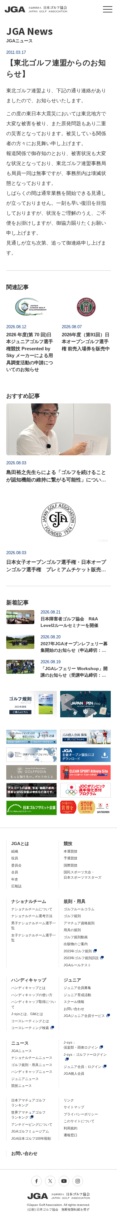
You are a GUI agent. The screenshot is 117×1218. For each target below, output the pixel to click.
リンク (69, 1100)
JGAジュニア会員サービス (84, 1016)
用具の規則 (72, 930)
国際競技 (70, 865)
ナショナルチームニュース (31, 1057)
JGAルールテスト (77, 965)
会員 (14, 872)
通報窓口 (70, 1135)
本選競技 (70, 851)
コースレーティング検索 (30, 1028)
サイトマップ (74, 1107)
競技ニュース (21, 1085)
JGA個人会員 (74, 1073)
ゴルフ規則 (72, 916)
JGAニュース (21, 1051)
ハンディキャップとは (28, 988)
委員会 (16, 865)
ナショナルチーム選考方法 (31, 916)
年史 (14, 879)
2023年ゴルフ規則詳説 (81, 958)
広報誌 (16, 886)
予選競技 (70, 858)
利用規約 (70, 1128)
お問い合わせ (74, 1009)
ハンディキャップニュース (31, 1071)
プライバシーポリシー (81, 1114)
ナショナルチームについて (31, 909)
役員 (14, 858)
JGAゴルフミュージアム (30, 1131)
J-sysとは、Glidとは (27, 1014)
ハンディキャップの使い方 (31, 995)
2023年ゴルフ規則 (78, 951)
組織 (14, 851)
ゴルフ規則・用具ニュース (31, 1065)
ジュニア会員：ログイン (82, 1067)
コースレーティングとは (30, 1021)
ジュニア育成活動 (77, 995)
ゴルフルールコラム (79, 909)
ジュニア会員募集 (77, 988)
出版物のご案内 (76, 944)
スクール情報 (74, 1002)
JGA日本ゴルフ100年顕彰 (31, 1138)
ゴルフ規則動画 (76, 937)
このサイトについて (79, 1121)
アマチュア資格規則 (79, 923)
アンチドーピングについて (31, 1124)
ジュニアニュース (25, 1079)
